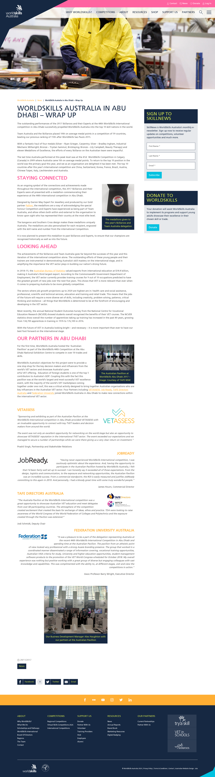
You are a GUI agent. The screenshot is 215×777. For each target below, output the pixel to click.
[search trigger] (201, 12)
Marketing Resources (116, 732)
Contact (173, 4)
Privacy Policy (147, 768)
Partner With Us (83, 725)
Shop (154, 12)
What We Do (22, 725)
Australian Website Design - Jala (186, 768)
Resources (140, 12)
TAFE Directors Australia (40, 493)
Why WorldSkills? (79, 12)
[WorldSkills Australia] (14, 11)
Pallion (29, 206)
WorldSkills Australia (25, 100)
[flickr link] (94, 700)
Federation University (43, 393)
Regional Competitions (56, 721)
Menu (209, 12)
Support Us (170, 12)
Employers (81, 738)
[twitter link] (121, 700)
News (185, 4)
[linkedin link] (130, 700)
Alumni (80, 742)
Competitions (105, 12)
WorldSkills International (27, 732)
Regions (20, 738)
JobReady (125, 453)
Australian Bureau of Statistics (49, 271)
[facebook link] (85, 700)
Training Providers (84, 732)
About (123, 12)
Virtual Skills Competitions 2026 (60, 725)
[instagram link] (112, 700)
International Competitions (58, 728)
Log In (208, 4)
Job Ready (106, 390)
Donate (196, 4)
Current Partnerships (146, 721)
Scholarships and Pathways (28, 728)
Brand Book (112, 728)
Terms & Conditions (160, 768)
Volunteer (81, 728)
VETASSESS (26, 410)
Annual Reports (114, 725)
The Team (21, 742)
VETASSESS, (95, 390)
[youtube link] (103, 700)
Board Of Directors (24, 735)
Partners (188, 12)
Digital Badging (114, 735)
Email (73, 682)
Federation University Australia (104, 530)
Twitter (56, 682)
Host (79, 735)
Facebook (29, 682)
